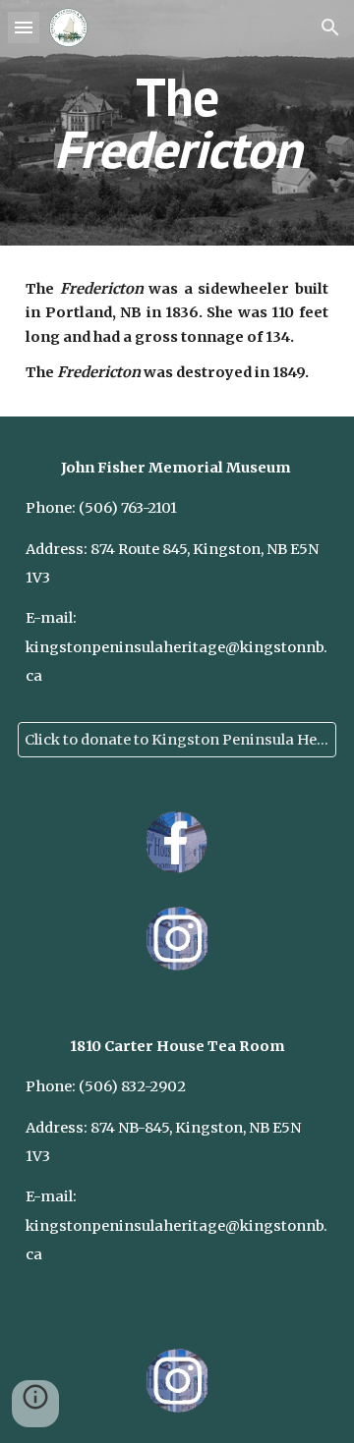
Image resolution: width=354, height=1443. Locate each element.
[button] (23, 27)
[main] (177, 123)
